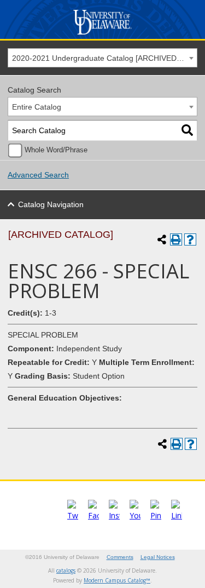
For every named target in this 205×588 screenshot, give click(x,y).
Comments (120, 557)
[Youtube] (135, 515)
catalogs (65, 570)
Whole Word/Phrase (56, 150)
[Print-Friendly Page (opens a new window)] (176, 239)
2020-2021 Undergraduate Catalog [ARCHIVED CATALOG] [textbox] (104, 58)
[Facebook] (93, 515)
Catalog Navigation (51, 204)
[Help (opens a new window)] (190, 239)
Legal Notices (157, 557)
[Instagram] (114, 515)
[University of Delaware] (102, 34)
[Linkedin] (176, 515)
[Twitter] (72, 515)
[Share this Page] (162, 239)
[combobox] (102, 57)
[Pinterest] (155, 515)
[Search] (187, 130)
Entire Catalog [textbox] (36, 106)
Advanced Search (38, 174)
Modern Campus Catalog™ (117, 580)
